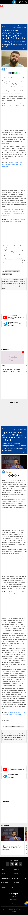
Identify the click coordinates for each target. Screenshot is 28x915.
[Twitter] (12, 73)
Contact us (13, 898)
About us (13, 896)
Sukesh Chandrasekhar (7, 274)
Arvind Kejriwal (8, 271)
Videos (3, 365)
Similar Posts (5, 826)
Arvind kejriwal (12, 726)
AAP (6, 726)
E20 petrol (18, 726)
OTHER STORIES (5, 349)
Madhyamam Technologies (14, 909)
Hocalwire (14, 911)
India (3, 26)
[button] (2, 2)
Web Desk (8, 70)
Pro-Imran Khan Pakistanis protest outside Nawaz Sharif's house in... (12, 371)
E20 (22, 726)
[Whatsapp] (15, 73)
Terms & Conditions (13, 901)
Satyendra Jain (16, 271)
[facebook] (9, 73)
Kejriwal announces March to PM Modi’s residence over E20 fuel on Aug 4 (14, 436)
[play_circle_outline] (12, 357)
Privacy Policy (13, 899)
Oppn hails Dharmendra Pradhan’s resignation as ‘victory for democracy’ (11, 164)
